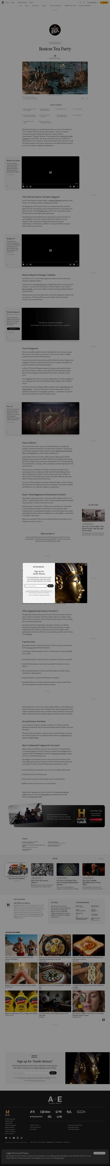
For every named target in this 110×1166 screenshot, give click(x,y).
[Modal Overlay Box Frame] (55, 583)
